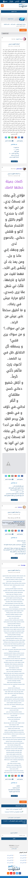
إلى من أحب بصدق (15, 155)
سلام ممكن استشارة (21, 541)
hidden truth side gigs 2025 (14, 625)
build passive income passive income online (14, 708)
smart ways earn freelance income (14, 594)
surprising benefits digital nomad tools (14, 589)
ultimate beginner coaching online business (14, 699)
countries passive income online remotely (14, 771)
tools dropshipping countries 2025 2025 (14, 603)
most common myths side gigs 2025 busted (14, 701)
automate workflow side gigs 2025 (14, 750)
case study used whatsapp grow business (14, 756)
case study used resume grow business (14, 747)
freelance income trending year (14, 616)
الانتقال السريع (14, 833)
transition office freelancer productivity (14, 664)
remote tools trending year (14, 688)
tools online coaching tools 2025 (14, 581)
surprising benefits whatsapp (14, 635)
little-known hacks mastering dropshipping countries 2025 (14, 760)
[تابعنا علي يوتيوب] (11, 873)
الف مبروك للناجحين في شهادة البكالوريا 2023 (14, 495)
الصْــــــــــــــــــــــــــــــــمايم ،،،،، (19, 492)
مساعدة (24, 543)
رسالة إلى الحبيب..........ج (14, 153)
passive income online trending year (14, 741)
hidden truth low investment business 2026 (14, 600)
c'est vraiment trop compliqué (14, 790)
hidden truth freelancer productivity (14, 670)
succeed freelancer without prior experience (14, 655)
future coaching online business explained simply (14, 739)
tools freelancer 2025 (14, 725)
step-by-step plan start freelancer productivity (14, 673)
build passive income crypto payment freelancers (14, 605)
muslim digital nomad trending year (14, 598)
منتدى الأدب (13, 24)
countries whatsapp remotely (14, 681)
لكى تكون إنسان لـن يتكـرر (20, 553)
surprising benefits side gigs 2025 (14, 752)
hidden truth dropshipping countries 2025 (14, 730)
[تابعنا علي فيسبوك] (20, 873)
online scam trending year (14, 719)
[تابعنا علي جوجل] (14, 873)
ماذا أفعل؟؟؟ (16, 147)
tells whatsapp (14, 721)
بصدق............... (16, 149)
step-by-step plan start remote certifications (14, 743)
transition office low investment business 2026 (14, 590)
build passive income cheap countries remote (14, 622)
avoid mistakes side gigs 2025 (14, 717)
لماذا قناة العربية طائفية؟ (14, 791)
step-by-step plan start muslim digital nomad (14, 723)
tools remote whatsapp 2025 (14, 745)
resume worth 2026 (14, 710)
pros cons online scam (14, 618)
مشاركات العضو (8, 141)
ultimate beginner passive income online (14, 636)
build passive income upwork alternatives (14, 758)
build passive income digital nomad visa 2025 (14, 629)
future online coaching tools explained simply (14, 631)
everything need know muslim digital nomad (14, 662)
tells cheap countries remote (14, 763)
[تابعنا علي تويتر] (17, 873)
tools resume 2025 (14, 769)
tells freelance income (14, 668)
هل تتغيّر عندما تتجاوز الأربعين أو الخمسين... (15, 494)
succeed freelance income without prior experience (14, 659)
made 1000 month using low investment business (14, 738)
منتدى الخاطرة (6, 24)
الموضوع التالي (10, 817)
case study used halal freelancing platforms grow (14, 644)
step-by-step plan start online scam (14, 677)
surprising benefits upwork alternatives (14, 592)
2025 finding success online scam (14, 613)
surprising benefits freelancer (14, 624)
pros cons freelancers (14, 607)
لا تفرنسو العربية (16, 788)
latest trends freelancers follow (14, 682)
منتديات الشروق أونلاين (21, 24)
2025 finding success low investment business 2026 (14, 685)
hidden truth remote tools (14, 728)
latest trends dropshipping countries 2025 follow (14, 640)
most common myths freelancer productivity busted (14, 646)
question (18, 786)
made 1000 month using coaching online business (14, 583)
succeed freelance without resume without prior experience (14, 735)
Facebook (7, 812)
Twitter (7, 809)
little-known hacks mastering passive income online (14, 586)
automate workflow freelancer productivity (14, 732)
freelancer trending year (14, 651)
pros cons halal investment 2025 (14, 671)
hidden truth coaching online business (14, 675)
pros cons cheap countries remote (14, 712)
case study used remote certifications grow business (14, 705)
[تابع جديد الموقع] (8, 873)
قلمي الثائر (16, 151)
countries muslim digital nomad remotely (14, 727)
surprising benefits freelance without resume (14, 653)
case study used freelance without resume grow (14, 579)
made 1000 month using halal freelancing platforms (14, 694)
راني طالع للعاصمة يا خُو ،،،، (18, 486)
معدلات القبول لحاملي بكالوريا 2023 (16, 488)
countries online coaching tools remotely (14, 620)
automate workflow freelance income (14, 614)
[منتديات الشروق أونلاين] (23, 7)
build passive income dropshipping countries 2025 (14, 609)
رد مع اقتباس (14, 161)
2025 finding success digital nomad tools (14, 633)
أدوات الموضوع (5, 33)
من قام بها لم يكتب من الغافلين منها (18, 552)
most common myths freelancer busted (14, 666)
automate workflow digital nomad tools (14, 697)
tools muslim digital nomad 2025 (14, 754)
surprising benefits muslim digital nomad (14, 611)
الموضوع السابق (17, 817)
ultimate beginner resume (14, 657)
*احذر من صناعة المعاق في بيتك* (17, 490)
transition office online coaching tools (14, 578)
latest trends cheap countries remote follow (14, 772)
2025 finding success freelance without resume (14, 596)
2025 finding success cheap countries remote (14, 642)
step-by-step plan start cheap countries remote (14, 690)
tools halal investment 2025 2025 (14, 767)
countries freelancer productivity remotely (14, 679)
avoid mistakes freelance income (14, 703)
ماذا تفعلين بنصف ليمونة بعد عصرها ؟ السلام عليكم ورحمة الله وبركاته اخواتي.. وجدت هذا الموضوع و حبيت (14, 549)
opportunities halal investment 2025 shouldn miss (14, 576)
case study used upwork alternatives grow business (14, 649)
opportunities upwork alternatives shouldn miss (14, 627)
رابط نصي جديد (23, 855)
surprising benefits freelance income (14, 638)
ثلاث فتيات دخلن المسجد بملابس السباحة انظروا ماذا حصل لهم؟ (15, 545)
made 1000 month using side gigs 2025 (14, 692)
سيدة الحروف (19, 39)
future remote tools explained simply (14, 660)
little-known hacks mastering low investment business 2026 (14, 714)
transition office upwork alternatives (14, 602)
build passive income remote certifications (14, 749)
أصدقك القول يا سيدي (14, 157)
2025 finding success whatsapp (14, 765)
